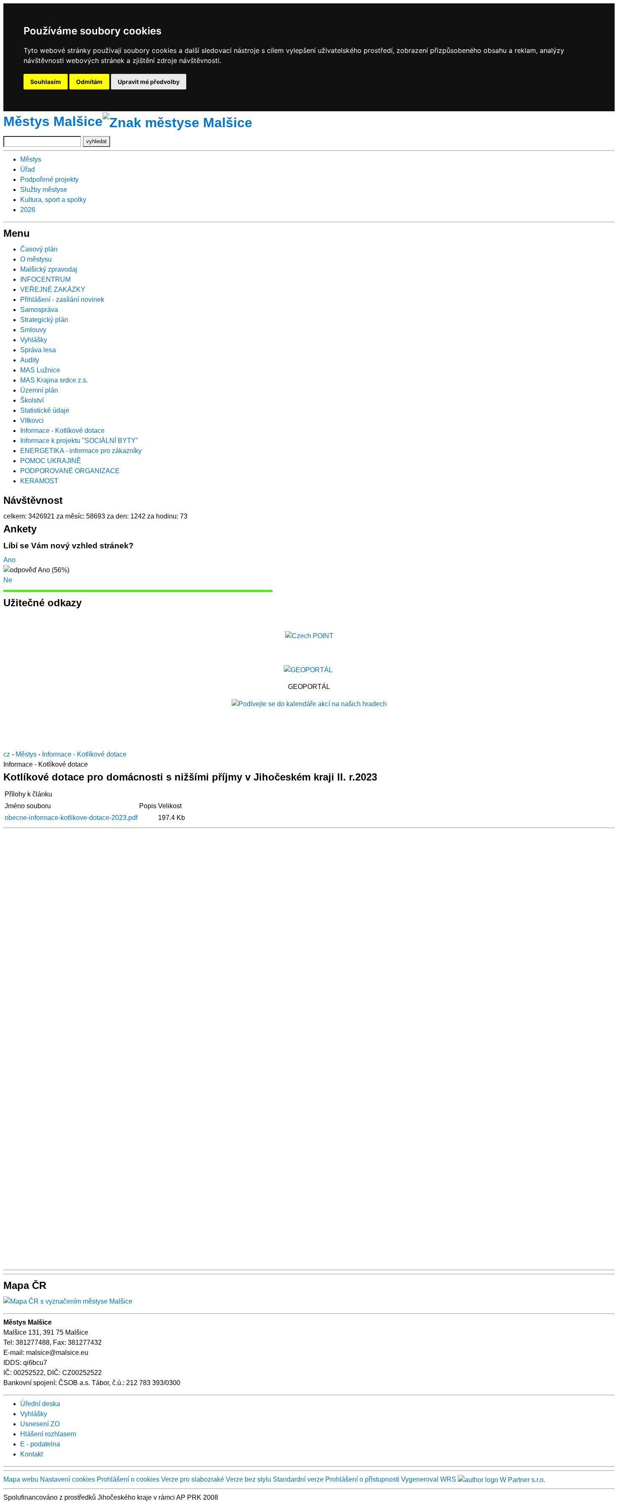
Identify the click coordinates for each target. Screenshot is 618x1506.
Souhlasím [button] (45, 81)
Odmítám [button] (89, 81)
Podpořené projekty (49, 179)
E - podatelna (40, 1444)
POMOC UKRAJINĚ (50, 460)
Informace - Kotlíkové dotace (62, 430)
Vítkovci (32, 420)
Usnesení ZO (40, 1423)
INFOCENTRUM (45, 279)
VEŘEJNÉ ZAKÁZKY (52, 289)
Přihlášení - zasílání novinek (62, 299)
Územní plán (39, 390)
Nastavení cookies (67, 1479)
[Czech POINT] (309, 635)
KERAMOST (39, 481)
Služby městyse (43, 189)
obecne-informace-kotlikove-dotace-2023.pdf (71, 817)
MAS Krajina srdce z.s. (54, 380)
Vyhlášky (33, 339)
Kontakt (31, 1454)
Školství (32, 400)
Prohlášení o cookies (129, 1479)
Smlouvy (33, 329)
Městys (30, 159)
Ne (7, 580)
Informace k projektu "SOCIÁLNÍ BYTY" (79, 440)
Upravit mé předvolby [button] (149, 81)
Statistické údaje (44, 410)
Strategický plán (44, 319)
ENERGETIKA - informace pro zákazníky (81, 450)
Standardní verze (298, 1479)
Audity (29, 360)
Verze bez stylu (248, 1479)
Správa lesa (38, 350)
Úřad (27, 169)
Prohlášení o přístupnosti (362, 1479)
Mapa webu (20, 1479)
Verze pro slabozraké (192, 1479)
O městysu (36, 259)
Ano (9, 559)
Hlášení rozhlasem (48, 1434)
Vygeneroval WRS (428, 1479)
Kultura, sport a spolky (53, 199)
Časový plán (39, 249)
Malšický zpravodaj (48, 269)
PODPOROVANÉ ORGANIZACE (70, 470)
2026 (27, 209)
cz (6, 754)
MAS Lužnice (40, 370)
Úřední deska (40, 1403)
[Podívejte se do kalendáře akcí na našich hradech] (309, 703)
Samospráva (39, 309)
